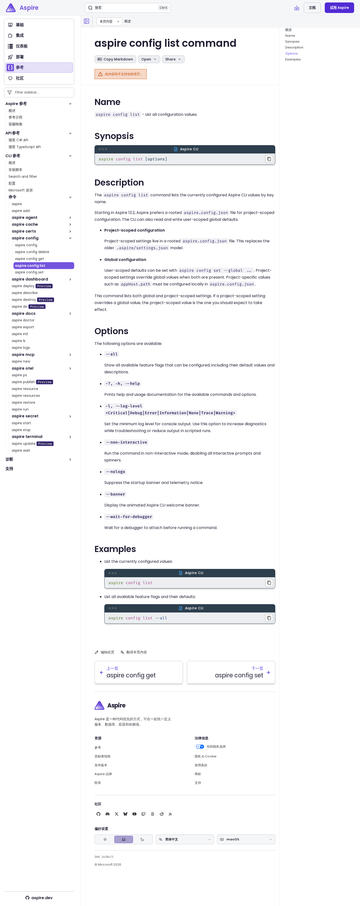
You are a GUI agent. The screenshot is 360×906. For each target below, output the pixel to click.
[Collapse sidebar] (87, 21)
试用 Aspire (339, 7)
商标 (198, 774)
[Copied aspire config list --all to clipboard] (269, 618)
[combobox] (185, 839)
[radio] (105, 839)
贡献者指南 (102, 756)
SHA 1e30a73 (104, 857)
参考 (98, 747)
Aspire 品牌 (103, 774)
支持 (198, 783)
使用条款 (201, 765)
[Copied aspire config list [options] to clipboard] (269, 159)
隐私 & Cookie (205, 756)
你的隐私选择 (216, 746)
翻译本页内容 (136, 652)
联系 (98, 783)
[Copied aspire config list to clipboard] (269, 583)
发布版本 (101, 765)
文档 (312, 7)
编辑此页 (107, 652)
